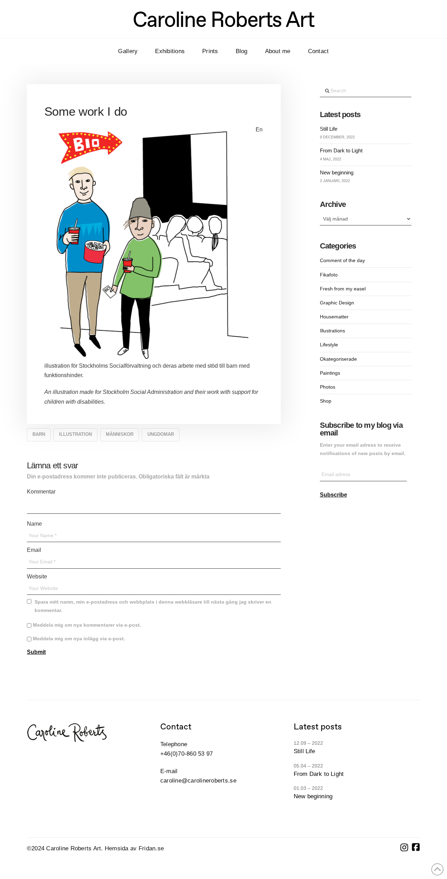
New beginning (336, 172)
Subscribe (333, 495)
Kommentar (42, 492)
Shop (325, 401)
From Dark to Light (341, 150)
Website (37, 576)
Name (35, 524)
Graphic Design (337, 302)
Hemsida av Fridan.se (134, 848)
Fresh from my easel (343, 288)
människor (119, 434)
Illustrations (332, 330)
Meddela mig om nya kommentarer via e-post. (87, 625)
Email (35, 550)
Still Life (328, 129)
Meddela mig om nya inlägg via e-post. (79, 638)
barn (38, 434)
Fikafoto (329, 275)
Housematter (334, 316)
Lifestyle (329, 344)
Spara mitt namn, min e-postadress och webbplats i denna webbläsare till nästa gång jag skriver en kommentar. (153, 606)
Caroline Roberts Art (223, 19)
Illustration (75, 434)
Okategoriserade (338, 359)
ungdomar (160, 434)
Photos (327, 387)
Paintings (330, 373)
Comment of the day (342, 260)
